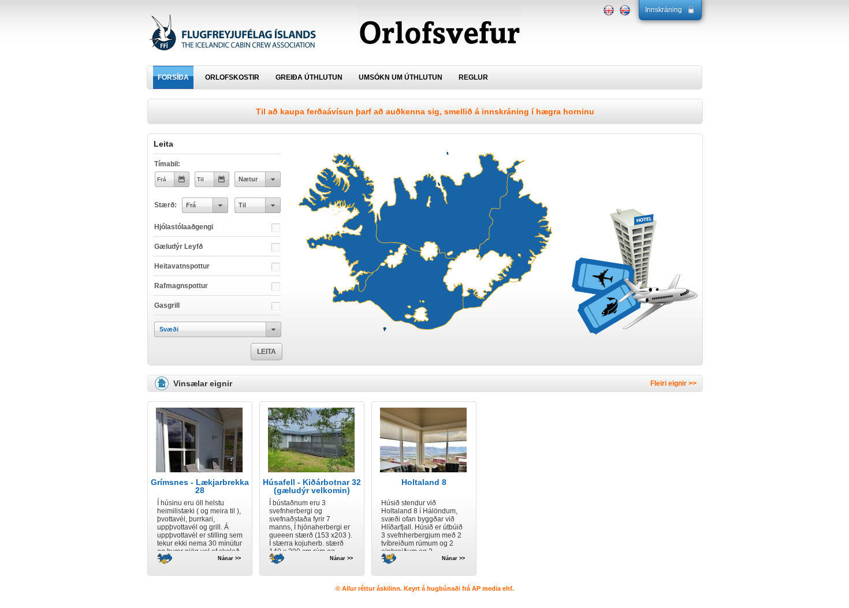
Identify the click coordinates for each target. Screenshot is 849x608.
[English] (609, 10)
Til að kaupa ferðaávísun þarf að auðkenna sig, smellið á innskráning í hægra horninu (425, 111)
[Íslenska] (625, 10)
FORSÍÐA (173, 77)
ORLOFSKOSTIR (232, 77)
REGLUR (473, 77)
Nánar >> (229, 558)
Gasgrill (167, 305)
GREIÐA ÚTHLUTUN (308, 77)
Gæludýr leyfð (178, 247)
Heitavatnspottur (182, 266)
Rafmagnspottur (181, 286)
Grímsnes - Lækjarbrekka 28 (200, 486)
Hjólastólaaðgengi (183, 227)
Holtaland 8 (423, 482)
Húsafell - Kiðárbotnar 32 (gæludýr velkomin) (312, 486)
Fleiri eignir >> (673, 383)
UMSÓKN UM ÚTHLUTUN (400, 77)
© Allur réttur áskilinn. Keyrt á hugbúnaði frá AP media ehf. (425, 588)
